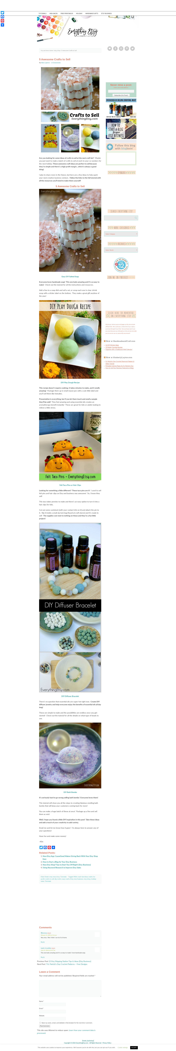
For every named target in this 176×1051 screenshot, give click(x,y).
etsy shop (56, 877)
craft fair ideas (83, 877)
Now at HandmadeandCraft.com (120, 341)
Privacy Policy (107, 1043)
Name (41, 1001)
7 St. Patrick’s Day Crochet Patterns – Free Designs (66, 964)
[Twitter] (2, 13)
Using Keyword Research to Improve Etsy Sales (62, 868)
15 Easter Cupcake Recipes (114, 347)
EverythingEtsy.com (118, 32)
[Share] (2, 25)
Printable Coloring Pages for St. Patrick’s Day (119, 366)
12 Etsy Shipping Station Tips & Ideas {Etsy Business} (70, 961)
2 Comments (55, 63)
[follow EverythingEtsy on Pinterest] (121, 278)
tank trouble (46, 948)
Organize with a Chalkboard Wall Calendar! (119, 349)
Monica (44, 933)
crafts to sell (49, 879)
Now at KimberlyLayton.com (119, 357)
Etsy (71, 879)
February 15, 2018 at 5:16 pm (49, 935)
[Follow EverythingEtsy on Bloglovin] (121, 150)
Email (41, 1008)
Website (41, 1016)
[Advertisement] (70, 903)
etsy (50, 877)
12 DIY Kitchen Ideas (112, 345)
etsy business (78, 879)
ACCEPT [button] (134, 1047)
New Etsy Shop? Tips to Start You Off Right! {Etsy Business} (67, 865)
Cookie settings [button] (123, 1047)
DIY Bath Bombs (70, 792)
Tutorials (63, 877)
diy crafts (58, 879)
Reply (43, 942)
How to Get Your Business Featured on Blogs (120, 368)
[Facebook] (2, 17)
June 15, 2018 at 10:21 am (48, 950)
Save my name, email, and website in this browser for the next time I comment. (67, 1023)
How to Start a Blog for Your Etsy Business (60, 862)
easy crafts (66, 879)
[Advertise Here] (121, 317)
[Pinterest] (2, 21)
